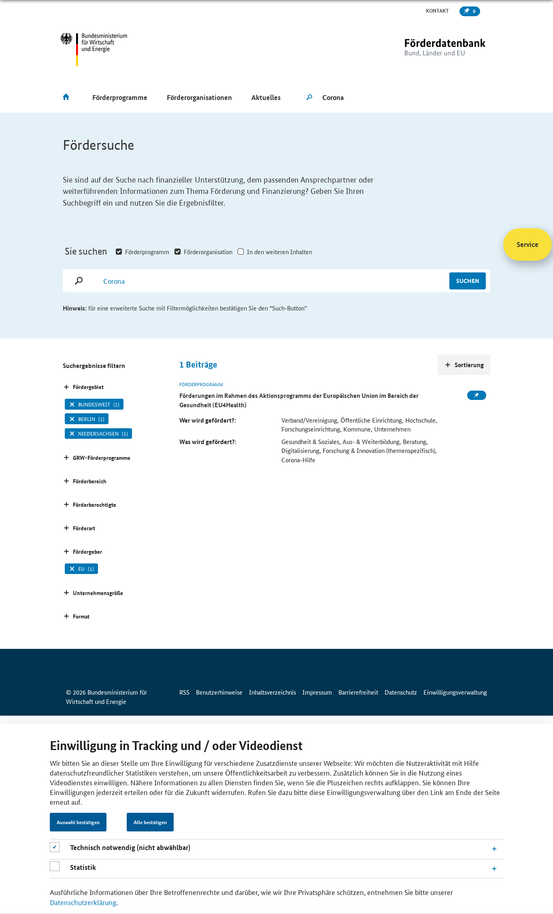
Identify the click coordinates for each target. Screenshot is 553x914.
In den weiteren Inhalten (279, 251)
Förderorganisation (208, 251)
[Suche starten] (309, 97)
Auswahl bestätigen (78, 822)
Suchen (467, 280)
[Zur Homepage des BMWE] (94, 49)
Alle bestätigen (150, 822)
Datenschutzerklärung (83, 902)
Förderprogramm (147, 251)
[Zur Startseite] (428, 49)
